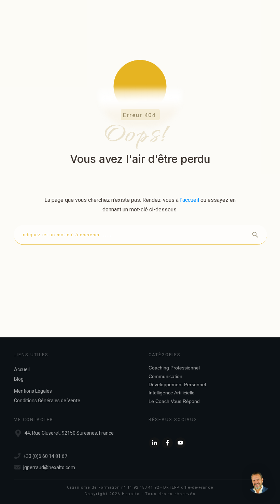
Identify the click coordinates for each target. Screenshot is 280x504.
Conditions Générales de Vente (47, 400)
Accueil (22, 369)
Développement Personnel (177, 384)
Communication (165, 376)
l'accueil (189, 200)
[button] (259, 483)
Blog (19, 379)
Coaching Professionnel (174, 367)
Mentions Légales (33, 391)
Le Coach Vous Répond (174, 401)
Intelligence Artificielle (172, 392)
